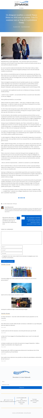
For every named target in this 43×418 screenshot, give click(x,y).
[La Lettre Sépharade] (21, 3)
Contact (34, 402)
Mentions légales (35, 400)
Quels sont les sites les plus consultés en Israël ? (12, 294)
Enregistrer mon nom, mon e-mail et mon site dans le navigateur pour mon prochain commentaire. (20, 256)
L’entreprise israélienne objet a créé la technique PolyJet (14, 309)
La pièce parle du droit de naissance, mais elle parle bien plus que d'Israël (18, 330)
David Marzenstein (25, 26)
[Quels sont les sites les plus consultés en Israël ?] (21, 292)
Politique (15, 203)
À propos (34, 399)
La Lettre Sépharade (7, 203)
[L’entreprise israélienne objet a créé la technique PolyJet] (21, 306)
